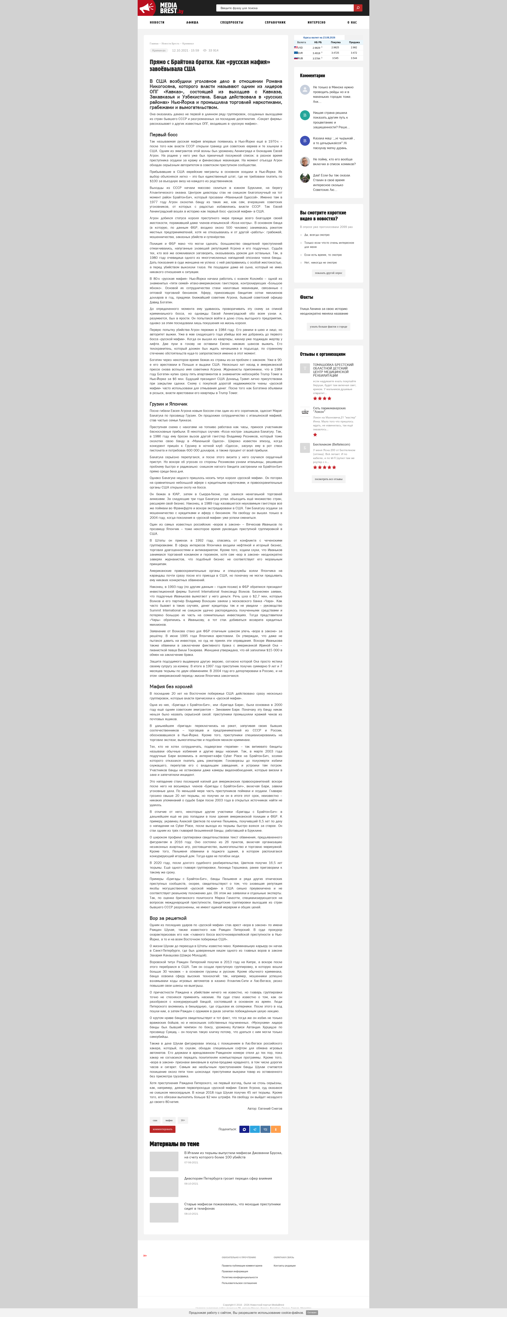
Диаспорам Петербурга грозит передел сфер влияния (228, 1178)
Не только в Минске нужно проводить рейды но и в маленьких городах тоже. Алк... (333, 94)
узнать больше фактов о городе (328, 326)
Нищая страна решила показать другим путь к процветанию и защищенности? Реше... (331, 120)
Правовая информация (235, 1271)
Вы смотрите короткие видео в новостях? (323, 216)
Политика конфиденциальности (240, 1277)
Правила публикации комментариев (242, 1265)
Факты (306, 297)
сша (155, 1120)
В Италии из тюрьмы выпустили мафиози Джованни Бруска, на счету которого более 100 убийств (233, 1155)
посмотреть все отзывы (328, 479)
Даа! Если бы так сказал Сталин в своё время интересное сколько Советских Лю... (331, 182)
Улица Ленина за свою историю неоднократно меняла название (324, 311)
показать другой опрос (328, 272)
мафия (169, 1120)
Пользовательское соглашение (239, 1283)
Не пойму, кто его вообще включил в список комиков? (334, 161)
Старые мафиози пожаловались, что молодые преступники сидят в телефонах (232, 1206)
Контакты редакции (285, 1265)
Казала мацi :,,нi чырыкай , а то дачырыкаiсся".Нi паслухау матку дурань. (334, 143)
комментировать (162, 1129)
